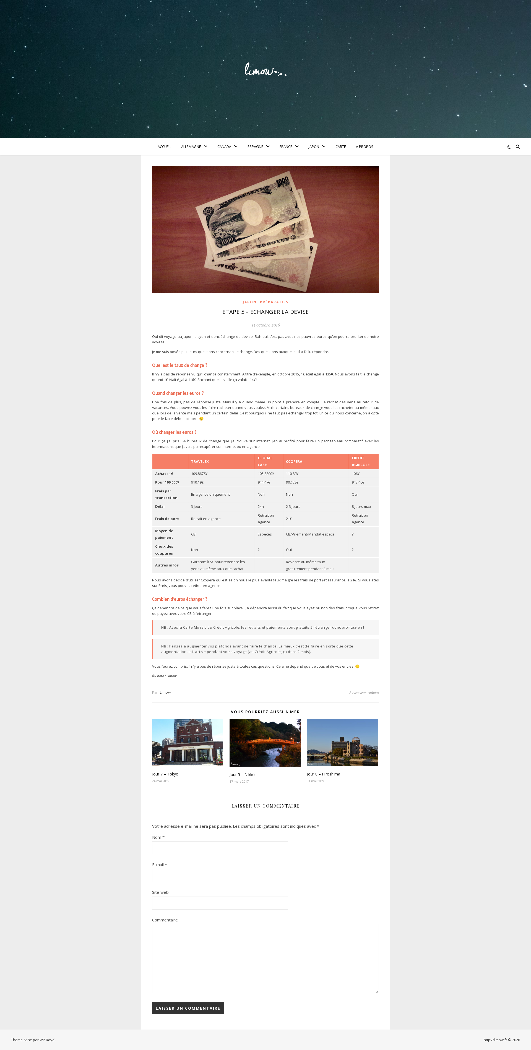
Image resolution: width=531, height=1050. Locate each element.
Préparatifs (274, 302)
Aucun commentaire (364, 692)
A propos (364, 146)
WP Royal (47, 1039)
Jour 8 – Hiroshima (323, 774)
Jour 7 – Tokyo (165, 774)
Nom (158, 837)
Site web (160, 892)
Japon (314, 146)
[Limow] (265, 69)
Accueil (164, 146)
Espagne (255, 146)
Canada (224, 146)
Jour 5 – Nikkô (242, 774)
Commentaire (165, 920)
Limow (165, 692)
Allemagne (191, 146)
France (286, 146)
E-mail (159, 864)
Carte (340, 146)
